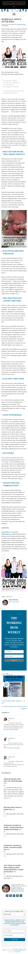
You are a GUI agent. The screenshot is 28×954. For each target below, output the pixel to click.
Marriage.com (7, 534)
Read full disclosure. (21, 24)
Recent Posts (9, 596)
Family (7, 673)
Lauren (10, 718)
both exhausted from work (14, 389)
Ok (14, 6)
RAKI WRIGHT (13, 600)
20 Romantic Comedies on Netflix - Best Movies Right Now (13, 847)
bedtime (11, 287)
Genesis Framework (19, 950)
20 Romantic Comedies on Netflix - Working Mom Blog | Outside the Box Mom (14, 827)
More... (22, 891)
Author (3, 596)
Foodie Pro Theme (17, 949)
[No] (26, 4)
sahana (10, 756)
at (8, 720)
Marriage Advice (9, 674)
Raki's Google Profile (14, 601)
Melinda (10, 738)
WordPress (17, 951)
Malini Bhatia (5, 532)
